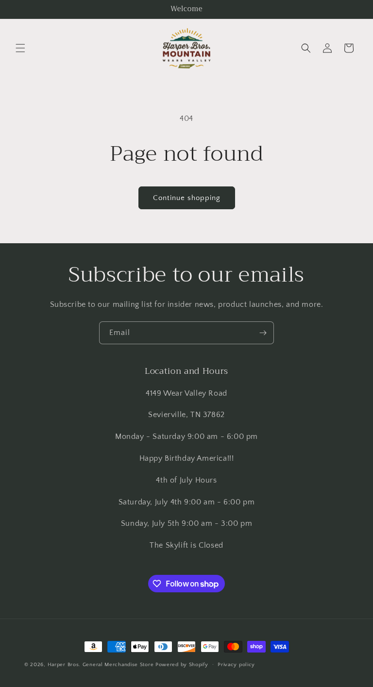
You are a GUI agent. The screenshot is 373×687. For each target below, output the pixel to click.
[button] (20, 48)
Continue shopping (186, 198)
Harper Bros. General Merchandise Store (101, 665)
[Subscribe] (262, 332)
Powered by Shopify (181, 665)
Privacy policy (236, 665)
